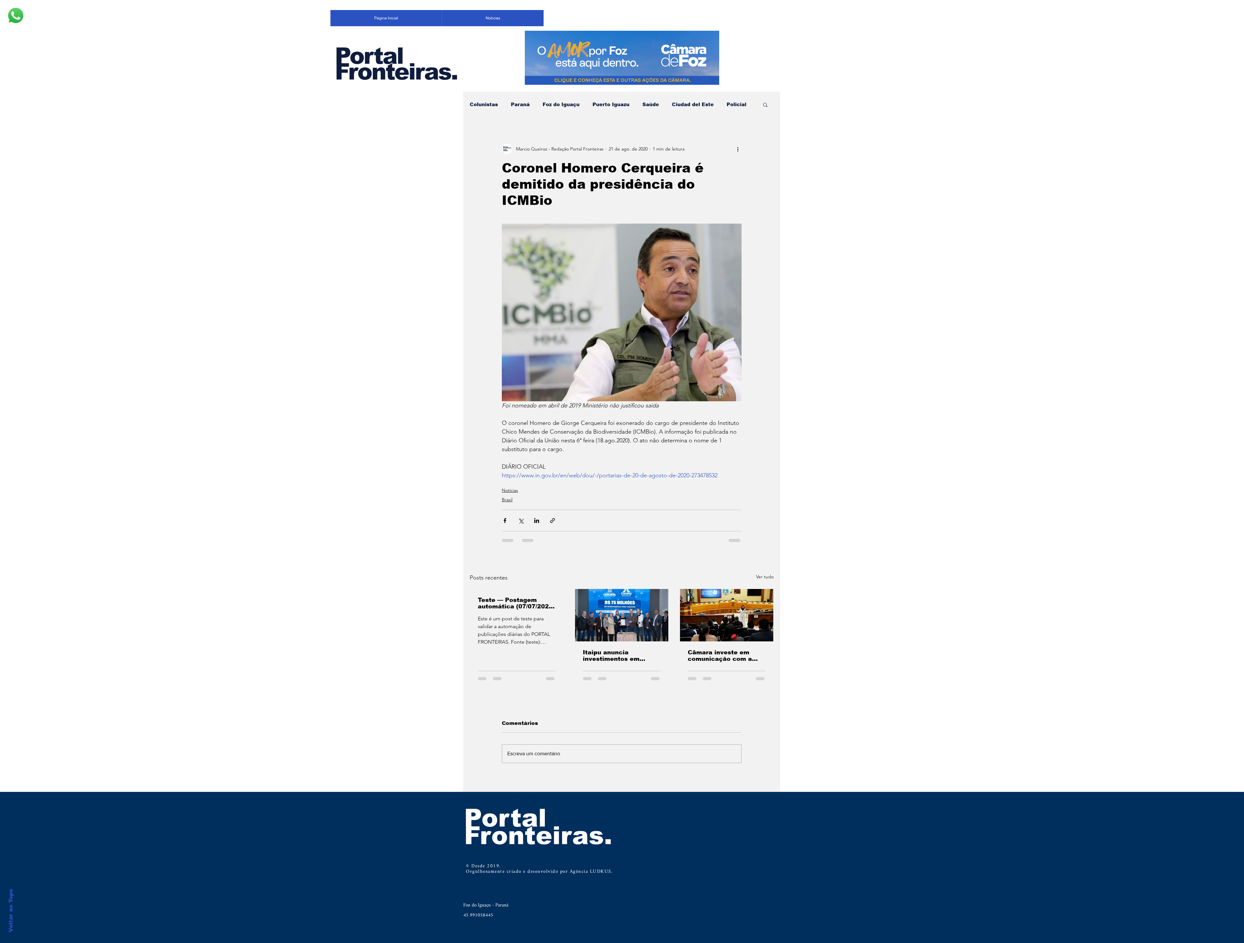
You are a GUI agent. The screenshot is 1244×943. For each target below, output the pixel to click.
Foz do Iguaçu (561, 104)
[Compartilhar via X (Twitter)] (521, 520)
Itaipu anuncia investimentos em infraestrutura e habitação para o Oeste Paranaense (620, 655)
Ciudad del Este (693, 104)
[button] (765, 104)
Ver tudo (765, 577)
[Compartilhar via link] (552, 520)
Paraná (520, 104)
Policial (736, 104)
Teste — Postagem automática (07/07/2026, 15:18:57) (516, 603)
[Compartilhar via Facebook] (505, 520)
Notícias (510, 490)
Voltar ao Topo (11, 910)
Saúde (650, 104)
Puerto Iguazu (611, 104)
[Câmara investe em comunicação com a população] (726, 615)
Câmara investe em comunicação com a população (720, 655)
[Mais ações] (738, 149)
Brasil (507, 500)
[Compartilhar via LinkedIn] (537, 520)
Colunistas (484, 104)
